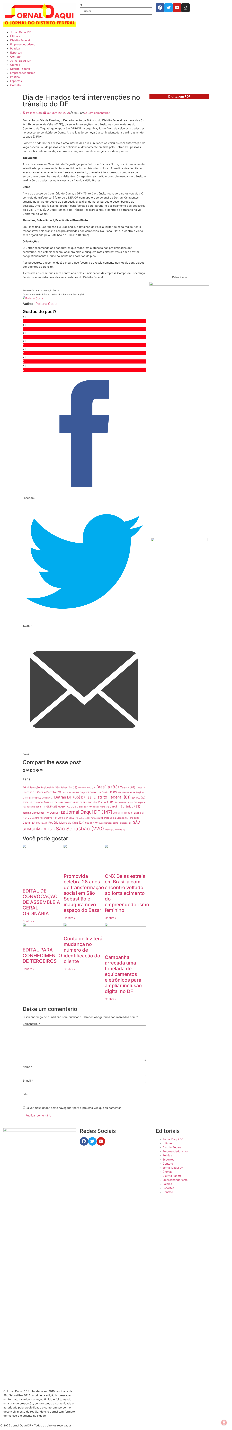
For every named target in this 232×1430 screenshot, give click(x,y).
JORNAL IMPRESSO (123, 813)
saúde (91, 822)
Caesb (127, 787)
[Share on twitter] (27, 770)
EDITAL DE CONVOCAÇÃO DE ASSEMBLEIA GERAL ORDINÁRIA (41, 902)
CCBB (31, 792)
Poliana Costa (46, 304)
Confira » (28, 921)
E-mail (28, 1080)
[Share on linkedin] (31, 770)
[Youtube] (177, 7)
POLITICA (42, 823)
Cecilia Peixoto (49, 792)
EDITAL (138, 797)
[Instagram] (185, 7)
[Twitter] (168, 7)
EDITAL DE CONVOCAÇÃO (37, 802)
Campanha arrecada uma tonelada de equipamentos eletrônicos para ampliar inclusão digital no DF (123, 974)
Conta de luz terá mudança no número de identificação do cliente (83, 950)
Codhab (95, 792)
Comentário (31, 1023)
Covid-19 (110, 792)
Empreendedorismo (22, 44)
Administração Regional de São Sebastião (50, 787)
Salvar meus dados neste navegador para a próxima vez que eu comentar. (73, 1107)
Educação (106, 802)
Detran (47, 797)
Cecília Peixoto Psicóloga (75, 792)
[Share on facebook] (24, 770)
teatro (109, 829)
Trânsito (120, 830)
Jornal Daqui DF (20, 32)
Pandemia (97, 818)
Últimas (15, 36)
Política (15, 48)
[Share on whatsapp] (34, 770)
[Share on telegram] (37, 770)
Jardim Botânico (125, 806)
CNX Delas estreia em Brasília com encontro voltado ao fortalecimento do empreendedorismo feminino (127, 893)
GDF (51, 806)
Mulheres (84, 818)
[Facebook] (160, 7)
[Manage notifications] (224, 1422)
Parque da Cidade (116, 817)
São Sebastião (80, 829)
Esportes (16, 52)
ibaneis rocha (101, 807)
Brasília (107, 786)
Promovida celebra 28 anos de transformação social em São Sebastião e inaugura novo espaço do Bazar (84, 893)
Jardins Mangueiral (36, 812)
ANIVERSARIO (86, 787)
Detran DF (67, 797)
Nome (27, 1066)
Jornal (57, 812)
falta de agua (36, 806)
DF (87, 797)
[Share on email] (41, 770)
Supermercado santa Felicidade (115, 823)
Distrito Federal (20, 40)
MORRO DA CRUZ (68, 818)
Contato (15, 56)
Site (25, 1094)
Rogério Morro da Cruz (66, 822)
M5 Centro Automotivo (42, 817)
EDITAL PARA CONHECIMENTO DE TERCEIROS (74, 802)
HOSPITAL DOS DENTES (75, 806)
